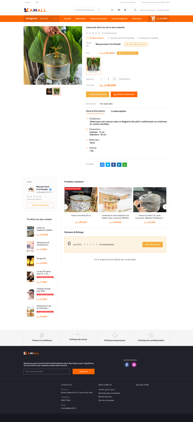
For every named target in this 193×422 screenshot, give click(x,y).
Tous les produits (139, 19)
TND (36, 2)
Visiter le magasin (40, 205)
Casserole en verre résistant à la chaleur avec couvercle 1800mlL (115, 216)
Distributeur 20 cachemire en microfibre (43, 244)
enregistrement (163, 10)
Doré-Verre (93, 72)
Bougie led (41, 258)
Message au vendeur (137, 44)
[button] (125, 10)
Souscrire (84, 371)
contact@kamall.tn (68, 408)
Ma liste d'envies (105, 397)
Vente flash (80, 19)
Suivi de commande (127, 2)
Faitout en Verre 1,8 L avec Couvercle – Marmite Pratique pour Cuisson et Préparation (149, 216)
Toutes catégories (119, 19)
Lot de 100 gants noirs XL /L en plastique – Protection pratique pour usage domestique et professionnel (45, 272)
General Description (95, 111)
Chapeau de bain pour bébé (44, 290)
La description (118, 111)
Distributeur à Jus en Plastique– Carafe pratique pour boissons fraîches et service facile (44, 307)
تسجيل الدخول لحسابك (147, 10)
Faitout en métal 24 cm (81, 215)
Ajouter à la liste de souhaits (122, 38)
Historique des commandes (109, 393)
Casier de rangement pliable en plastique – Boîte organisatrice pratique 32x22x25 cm (45, 229)
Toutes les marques (98, 19)
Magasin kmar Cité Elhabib (108, 44)
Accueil (67, 19)
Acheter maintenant (125, 94)
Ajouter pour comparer (148, 38)
